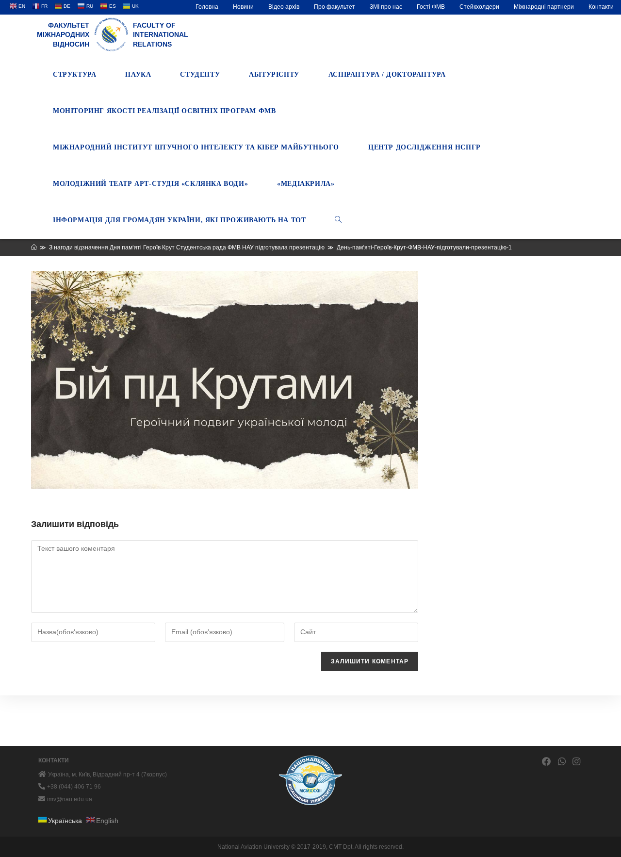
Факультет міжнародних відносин (63, 34)
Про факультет (334, 6)
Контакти (601, 6)
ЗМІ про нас (386, 6)
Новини (243, 6)
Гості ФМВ (431, 6)
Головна (207, 6)
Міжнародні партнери (544, 6)
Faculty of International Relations (160, 34)
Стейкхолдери (479, 6)
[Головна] (34, 247)
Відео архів (283, 6)
